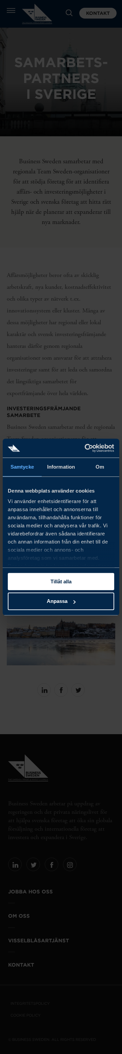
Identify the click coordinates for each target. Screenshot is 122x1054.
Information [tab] (61, 467)
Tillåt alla (61, 581)
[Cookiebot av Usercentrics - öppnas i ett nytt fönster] (86, 448)
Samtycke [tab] (22, 467)
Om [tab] (100, 467)
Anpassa (57, 601)
